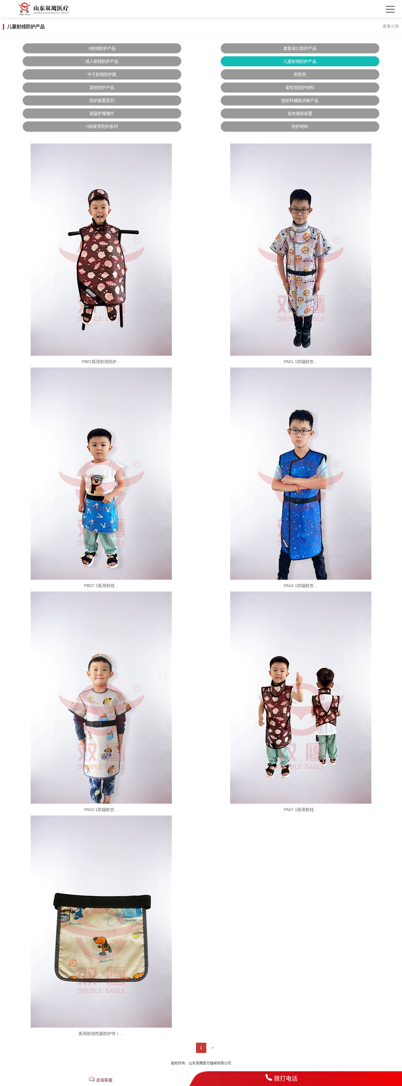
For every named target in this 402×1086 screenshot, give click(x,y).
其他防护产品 (101, 87)
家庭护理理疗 (101, 113)
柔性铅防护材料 (299, 87)
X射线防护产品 (102, 48)
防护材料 (300, 126)
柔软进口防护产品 (299, 48)
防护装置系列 (101, 100)
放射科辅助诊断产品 (299, 100)
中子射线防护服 (101, 74)
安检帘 (300, 74)
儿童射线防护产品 (299, 61)
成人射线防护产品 (101, 61)
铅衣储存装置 (300, 113)
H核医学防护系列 (102, 126)
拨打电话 (286, 1078)
